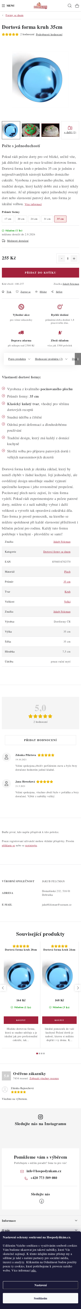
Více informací (33, 204)
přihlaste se (8, 845)
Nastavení (40, 1285)
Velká (67, 601)
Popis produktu (17, 359)
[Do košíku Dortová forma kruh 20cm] (21, 1020)
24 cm (34, 218)
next (78, 988)
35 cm (67, 581)
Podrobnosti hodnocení (49, 34)
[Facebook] (41, 1201)
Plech (67, 571)
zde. (34, 1270)
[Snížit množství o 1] (61, 258)
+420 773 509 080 (44, 1177)
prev (3, 988)
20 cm (21, 218)
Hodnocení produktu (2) (49, 359)
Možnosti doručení (18, 241)
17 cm (8, 218)
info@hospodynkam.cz (44, 1170)
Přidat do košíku (40, 273)
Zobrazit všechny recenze (44, 1078)
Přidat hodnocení (40, 740)
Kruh (67, 591)
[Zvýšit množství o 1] (74, 258)
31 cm (47, 218)
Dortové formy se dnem (57, 551)
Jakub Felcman (71, 283)
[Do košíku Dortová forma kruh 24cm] (59, 1020)
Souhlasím (40, 1298)
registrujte (31, 845)
